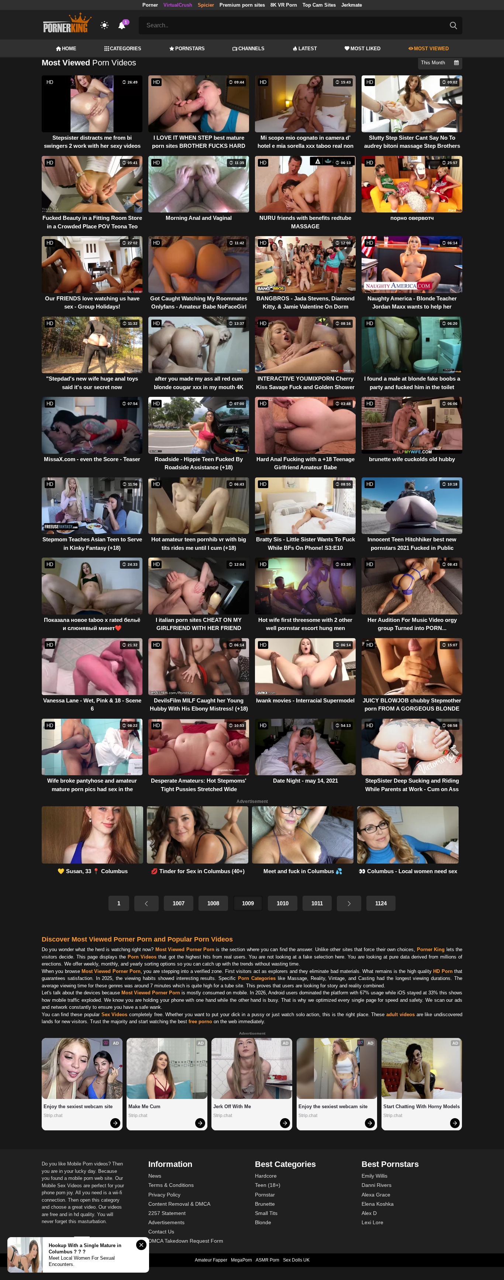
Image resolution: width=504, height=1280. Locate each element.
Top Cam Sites (319, 5)
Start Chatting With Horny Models (421, 1106)
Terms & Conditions (171, 1185)
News (154, 1176)
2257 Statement (167, 1213)
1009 (248, 903)
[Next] (349, 903)
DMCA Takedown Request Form (185, 1241)
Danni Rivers (376, 1185)
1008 (213, 903)
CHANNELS (251, 48)
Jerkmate (351, 5)
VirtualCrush (177, 5)
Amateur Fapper (211, 1260)
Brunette (265, 1204)
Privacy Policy (164, 1195)
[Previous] (146, 903)
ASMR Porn (267, 1260)
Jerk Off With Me (232, 1106)
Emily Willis (374, 1176)
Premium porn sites (242, 5)
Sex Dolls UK (296, 1260)
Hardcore (266, 1176)
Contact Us (161, 1232)
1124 (381, 903)
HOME (69, 48)
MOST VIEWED (431, 48)
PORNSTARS (190, 48)
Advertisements (166, 1222)
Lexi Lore (372, 1222)
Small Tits (266, 1213)
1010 (283, 903)
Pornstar (265, 1195)
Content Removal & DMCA (179, 1204)
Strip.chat (53, 1115)
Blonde (263, 1222)
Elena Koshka (378, 1204)
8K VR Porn (283, 5)
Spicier (206, 5)
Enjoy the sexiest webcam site (78, 1106)
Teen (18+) (267, 1185)
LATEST (307, 48)
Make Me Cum (144, 1106)
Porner (150, 5)
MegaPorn (241, 1260)
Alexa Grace (376, 1195)
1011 (317, 903)
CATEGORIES (125, 48)
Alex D (369, 1213)
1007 (178, 903)
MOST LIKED (365, 48)
